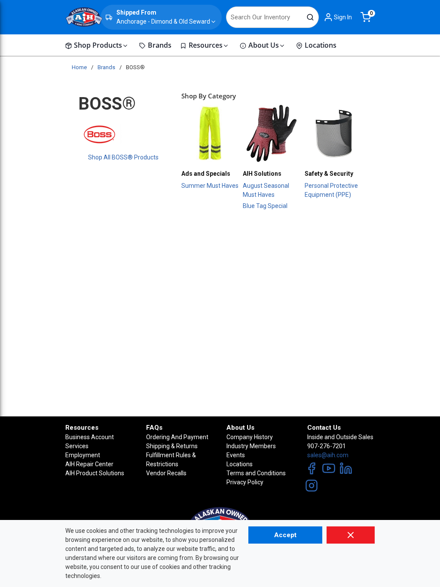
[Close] (351, 535)
